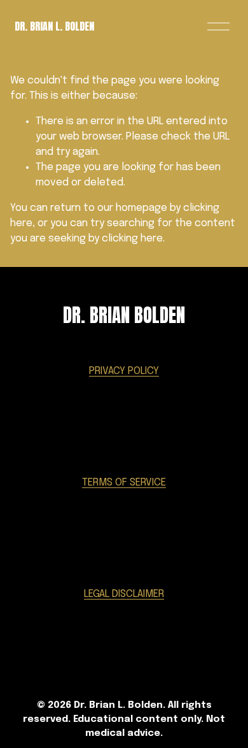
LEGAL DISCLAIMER (124, 594)
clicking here (132, 238)
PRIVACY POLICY (124, 371)
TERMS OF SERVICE (124, 482)
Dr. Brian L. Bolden (54, 26)
